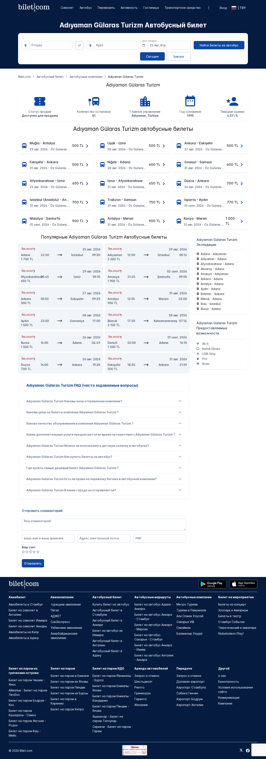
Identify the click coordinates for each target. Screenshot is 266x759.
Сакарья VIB (185, 622)
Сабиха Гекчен (187, 693)
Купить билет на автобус (110, 604)
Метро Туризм (187, 604)
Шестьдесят (143, 681)
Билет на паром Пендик (68, 687)
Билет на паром (63, 668)
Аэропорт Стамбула (191, 687)
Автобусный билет (107, 597)
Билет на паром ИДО (108, 668)
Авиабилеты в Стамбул (26, 604)
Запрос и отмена (146, 675)
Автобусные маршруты (152, 597)
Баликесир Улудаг (189, 633)
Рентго (139, 687)
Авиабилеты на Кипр (24, 632)
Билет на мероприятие (236, 597)
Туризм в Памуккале (191, 610)
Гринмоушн (142, 693)
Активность (129, 7)
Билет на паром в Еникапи (70, 675)
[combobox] (51, 45)
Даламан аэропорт (190, 681)
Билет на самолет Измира (28, 620)
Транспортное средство (183, 7)
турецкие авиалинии (66, 604)
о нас (222, 675)
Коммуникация (228, 697)
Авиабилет (17, 597)
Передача (184, 668)
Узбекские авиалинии (66, 627)
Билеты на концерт (232, 604)
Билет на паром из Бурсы (69, 693)
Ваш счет (29, 547)
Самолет (67, 7)
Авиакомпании (62, 597)
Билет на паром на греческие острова (24, 671)
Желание (141, 705)
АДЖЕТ (56, 616)
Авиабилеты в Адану (24, 638)
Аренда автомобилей (151, 668)
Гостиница (151, 7)
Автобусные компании (194, 597)
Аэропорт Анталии (189, 705)
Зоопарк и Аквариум (233, 610)
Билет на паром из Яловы (69, 681)
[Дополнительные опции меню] (208, 7)
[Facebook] (248, 750)
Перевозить (106, 7)
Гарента (140, 699)
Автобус (86, 7)
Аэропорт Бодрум (189, 699)
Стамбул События (231, 622)
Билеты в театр (229, 616)
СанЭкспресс (60, 622)
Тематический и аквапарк (237, 627)
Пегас (55, 610)
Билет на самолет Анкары (28, 626)
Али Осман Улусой (189, 616)
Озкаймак (183, 627)
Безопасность (228, 681)
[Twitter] (241, 750)
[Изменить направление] (79, 45)
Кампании (225, 703)
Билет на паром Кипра (67, 709)
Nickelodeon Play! (231, 633)
